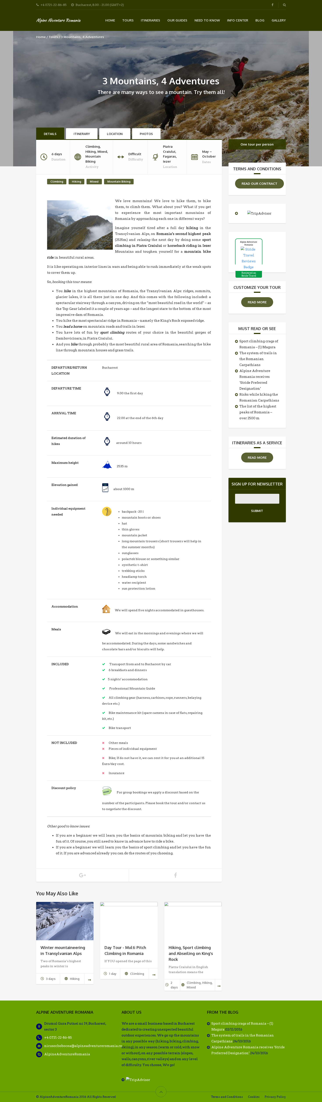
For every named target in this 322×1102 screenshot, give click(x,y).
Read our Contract (259, 183)
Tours (128, 20)
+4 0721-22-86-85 (58, 1038)
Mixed (94, 181)
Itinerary (82, 134)
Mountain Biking (118, 181)
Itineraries (150, 20)
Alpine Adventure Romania (58, 20)
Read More (257, 302)
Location (115, 134)
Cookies (254, 1096)
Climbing (56, 181)
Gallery (279, 20)
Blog (259, 20)
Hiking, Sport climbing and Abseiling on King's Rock (191, 953)
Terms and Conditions (227, 1096)
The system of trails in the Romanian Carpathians (258, 359)
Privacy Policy (275, 1096)
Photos (146, 134)
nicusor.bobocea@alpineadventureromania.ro (83, 1046)
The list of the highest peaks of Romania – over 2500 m (257, 412)
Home (110, 20)
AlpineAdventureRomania (67, 1054)
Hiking (76, 181)
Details (50, 134)
